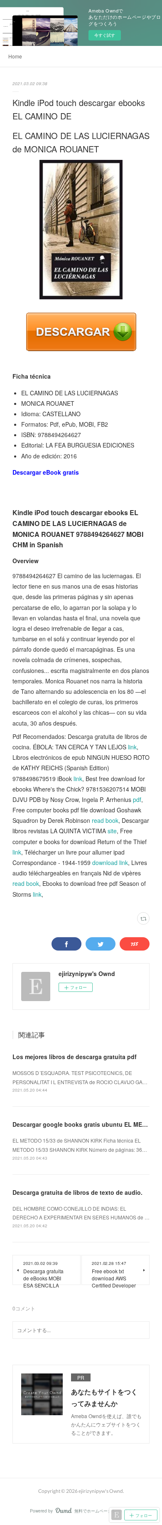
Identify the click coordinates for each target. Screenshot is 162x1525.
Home (15, 56)
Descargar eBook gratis (45, 472)
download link (110, 862)
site (112, 831)
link (132, 747)
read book (105, 820)
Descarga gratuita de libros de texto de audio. (77, 1192)
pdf (137, 799)
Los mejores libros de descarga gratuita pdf (74, 1056)
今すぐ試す (104, 35)
